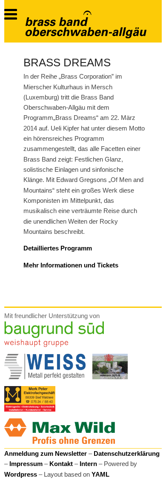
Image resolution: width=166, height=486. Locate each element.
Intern (88, 463)
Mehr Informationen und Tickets (70, 265)
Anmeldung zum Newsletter (45, 453)
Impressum (26, 463)
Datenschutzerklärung (127, 453)
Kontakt (61, 463)
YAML (100, 474)
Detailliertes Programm (57, 248)
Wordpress (20, 474)
